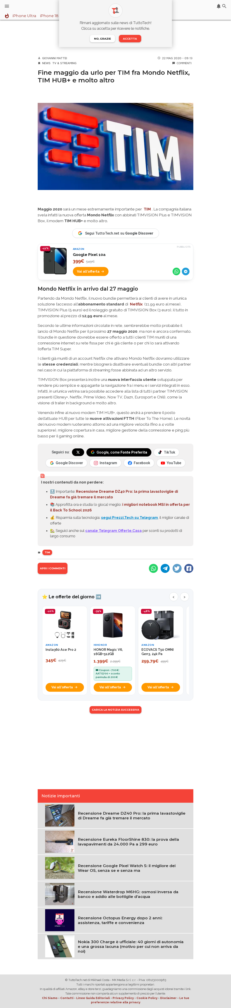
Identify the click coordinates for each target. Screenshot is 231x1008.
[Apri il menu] (7, 6)
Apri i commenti (52, 568)
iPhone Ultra (24, 16)
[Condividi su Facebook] (188, 568)
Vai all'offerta (88, 271)
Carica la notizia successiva (115, 709)
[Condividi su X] (177, 568)
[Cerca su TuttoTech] (224, 6)
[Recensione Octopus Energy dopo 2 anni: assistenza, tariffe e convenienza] (59, 920)
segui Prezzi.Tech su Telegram (129, 517)
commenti (184, 63)
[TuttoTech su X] (78, 452)
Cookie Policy (146, 998)
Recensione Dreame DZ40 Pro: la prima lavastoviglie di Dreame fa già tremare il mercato (131, 815)
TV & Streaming (64, 63)
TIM (147, 209)
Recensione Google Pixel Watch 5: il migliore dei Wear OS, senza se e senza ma (127, 868)
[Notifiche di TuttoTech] (219, 6)
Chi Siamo (50, 998)
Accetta (130, 38)
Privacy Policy (123, 998)
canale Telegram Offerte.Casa (113, 530)
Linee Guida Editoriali (93, 998)
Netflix (136, 304)
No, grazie (102, 38)
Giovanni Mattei (54, 58)
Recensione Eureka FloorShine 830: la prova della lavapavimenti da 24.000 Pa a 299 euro (128, 841)
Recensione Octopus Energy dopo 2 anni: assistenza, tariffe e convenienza (120, 920)
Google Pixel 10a (89, 254)
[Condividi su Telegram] (185, 271)
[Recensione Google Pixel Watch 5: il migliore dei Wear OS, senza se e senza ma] (59, 867)
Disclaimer (168, 998)
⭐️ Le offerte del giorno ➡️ (71, 596)
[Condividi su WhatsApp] (176, 271)
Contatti (67, 998)
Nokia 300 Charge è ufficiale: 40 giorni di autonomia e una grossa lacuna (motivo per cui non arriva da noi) (131, 946)
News (46, 63)
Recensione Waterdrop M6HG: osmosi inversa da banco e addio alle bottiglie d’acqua (128, 894)
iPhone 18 (49, 16)
